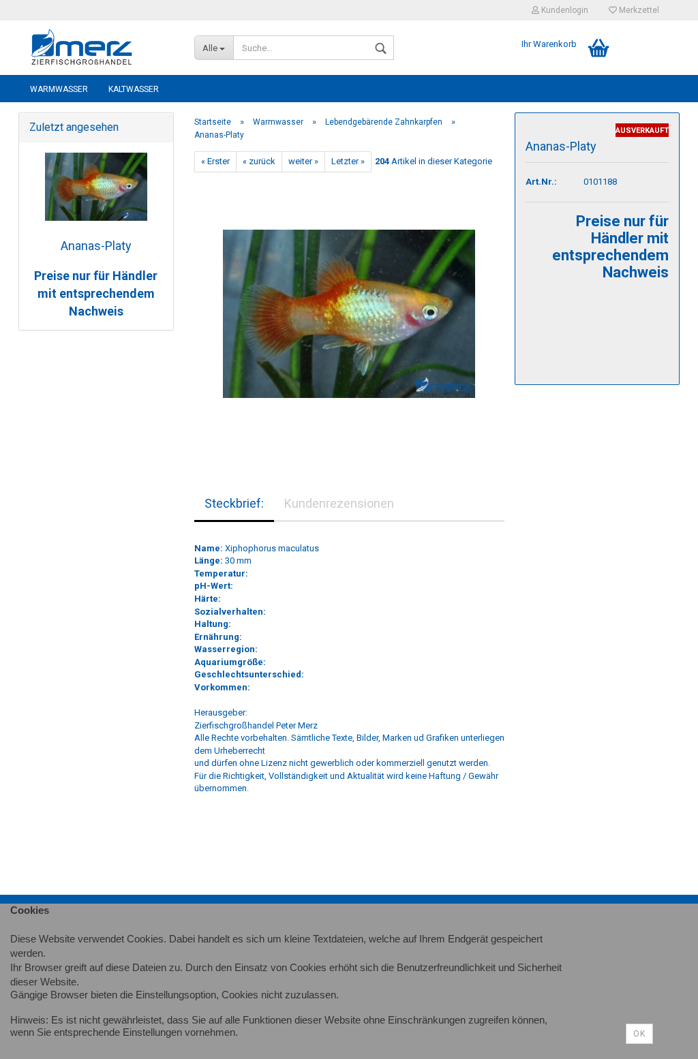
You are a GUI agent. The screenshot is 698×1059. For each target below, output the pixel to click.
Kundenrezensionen (339, 503)
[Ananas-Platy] (349, 308)
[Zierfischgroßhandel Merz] (101, 47)
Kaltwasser (133, 89)
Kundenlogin (563, 10)
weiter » (303, 161)
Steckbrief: (234, 503)
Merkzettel (638, 10)
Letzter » (348, 161)
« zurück (259, 161)
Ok (639, 1034)
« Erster (215, 161)
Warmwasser (59, 89)
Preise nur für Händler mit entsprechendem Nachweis (95, 293)
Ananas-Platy (96, 246)
